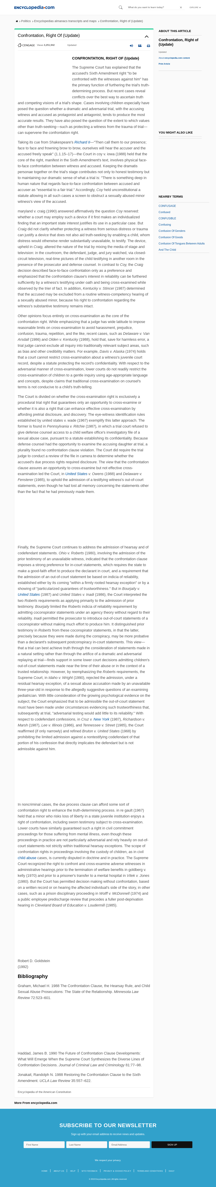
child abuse (27, 858)
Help (72, 1171)
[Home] (34, 7)
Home (45, 1171)
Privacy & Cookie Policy (117, 1171)
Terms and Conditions (150, 1171)
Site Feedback (90, 1171)
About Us (59, 1171)
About (174, 58)
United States (76, 474)
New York (101, 719)
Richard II (82, 142)
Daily (171, 1171)
